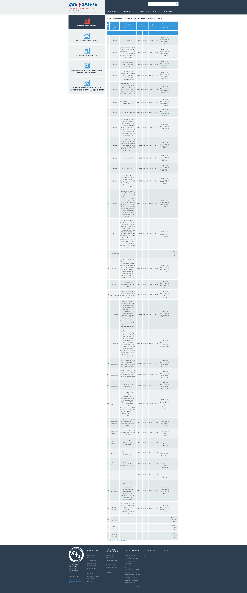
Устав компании (92, 560)
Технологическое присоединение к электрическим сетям (132, 557)
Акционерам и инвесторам (110, 556)
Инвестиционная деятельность (111, 568)
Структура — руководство (91, 556)
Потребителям (143, 12)
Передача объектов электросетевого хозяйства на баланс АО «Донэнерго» (131, 580)
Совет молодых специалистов (92, 569)
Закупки (108, 572)
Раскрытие (127, 12)
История (90, 573)
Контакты (168, 12)
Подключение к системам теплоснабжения (130, 563)
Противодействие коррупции (93, 577)
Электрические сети (112, 561)
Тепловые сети (110, 564)
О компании (112, 12)
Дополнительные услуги (132, 586)
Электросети (167, 556)
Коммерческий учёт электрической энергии (132, 573)
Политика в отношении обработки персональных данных (75, 581)
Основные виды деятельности (92, 564)
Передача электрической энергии (132, 568)
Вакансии (90, 581)
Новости (156, 12)
